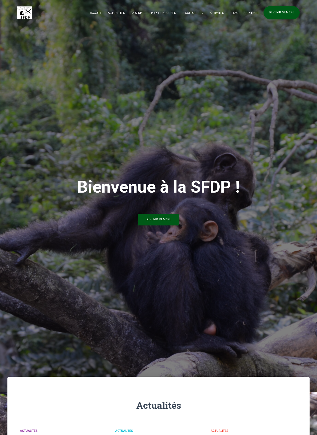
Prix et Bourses (164, 13)
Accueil (96, 13)
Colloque (193, 13)
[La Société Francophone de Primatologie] (25, 12)
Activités (217, 13)
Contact (251, 13)
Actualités (116, 13)
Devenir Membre (158, 219)
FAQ (235, 13)
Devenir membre (281, 12)
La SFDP (137, 13)
